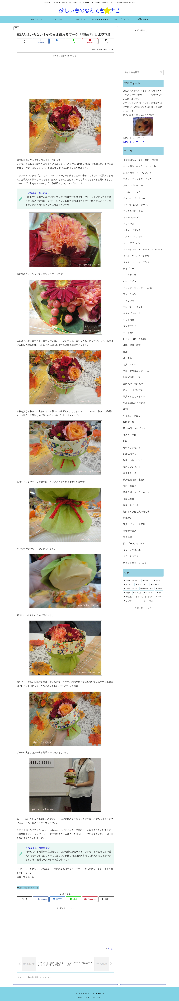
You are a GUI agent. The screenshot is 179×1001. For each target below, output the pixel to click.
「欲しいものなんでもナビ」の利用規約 (89, 993)
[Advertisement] (65, 79)
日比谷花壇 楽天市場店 (38, 193)
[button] (106, 41)
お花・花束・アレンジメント (28, 888)
